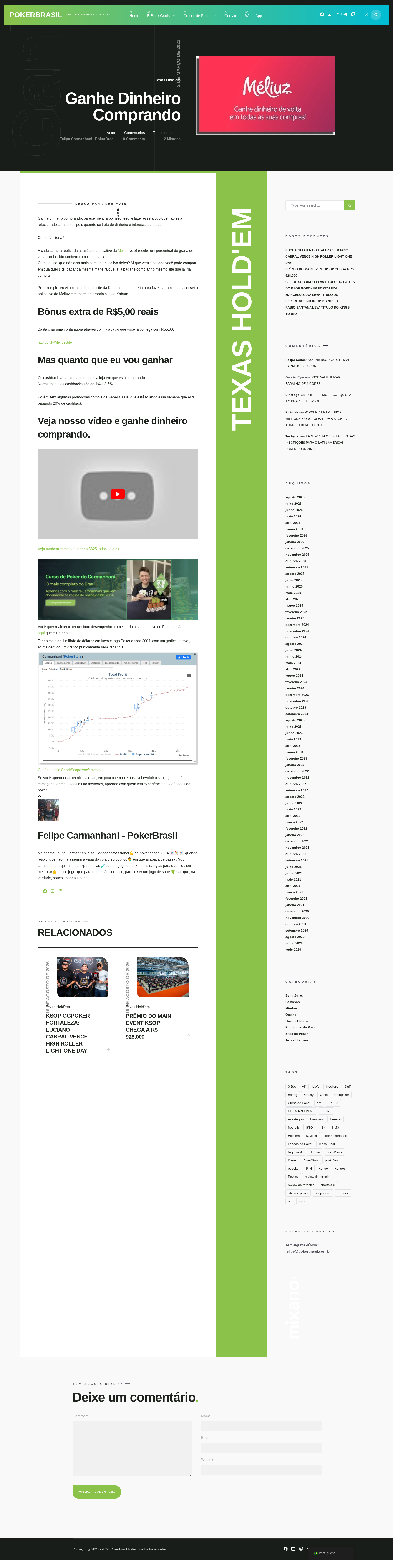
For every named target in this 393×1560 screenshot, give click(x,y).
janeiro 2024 (294, 688)
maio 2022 (293, 809)
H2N (322, 1127)
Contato (230, 16)
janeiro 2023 (294, 765)
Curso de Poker (299, 1103)
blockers (332, 1086)
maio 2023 (293, 739)
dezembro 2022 (297, 771)
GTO (309, 1127)
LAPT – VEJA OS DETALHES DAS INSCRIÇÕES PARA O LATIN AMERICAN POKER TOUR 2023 (320, 442)
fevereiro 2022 (296, 828)
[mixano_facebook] (322, 15)
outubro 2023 (295, 707)
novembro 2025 (297, 554)
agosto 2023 (295, 720)
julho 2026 (293, 503)
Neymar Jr (295, 1152)
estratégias (296, 1119)
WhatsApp (253, 16)
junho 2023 (294, 733)
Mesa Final (327, 1144)
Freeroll (335, 1119)
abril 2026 (292, 522)
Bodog (292, 1095)
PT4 (309, 1168)
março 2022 (294, 822)
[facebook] (45, 892)
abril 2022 (292, 816)
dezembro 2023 (297, 694)
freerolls (294, 1127)
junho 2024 (294, 656)
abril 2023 (292, 745)
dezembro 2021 (297, 841)
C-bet (324, 1095)
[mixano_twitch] (353, 15)
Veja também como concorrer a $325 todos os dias (78, 549)
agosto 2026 (295, 497)
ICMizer (311, 1135)
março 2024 (294, 675)
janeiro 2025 (294, 618)
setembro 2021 (296, 860)
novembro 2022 (297, 777)
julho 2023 (293, 726)
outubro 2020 (295, 924)
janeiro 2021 (294, 905)
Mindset (291, 1008)
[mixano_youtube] (329, 15)
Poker (292, 1160)
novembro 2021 (297, 847)
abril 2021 (292, 886)
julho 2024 (293, 650)
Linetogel (292, 395)
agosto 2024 (295, 644)
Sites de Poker (296, 1034)
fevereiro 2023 (296, 758)
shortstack (328, 1185)
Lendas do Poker (300, 1144)
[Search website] (376, 15)
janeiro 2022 (294, 835)
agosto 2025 (295, 573)
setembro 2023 (296, 714)
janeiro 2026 (294, 542)
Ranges (339, 1168)
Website (207, 1459)
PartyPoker (334, 1152)
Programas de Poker (301, 1027)
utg (290, 1201)
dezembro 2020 (297, 911)
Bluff (347, 1086)
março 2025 (294, 605)
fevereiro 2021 (296, 898)
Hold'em (294, 1135)
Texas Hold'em (168, 80)
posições (331, 1160)
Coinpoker (341, 1095)
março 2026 (294, 529)
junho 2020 (294, 943)
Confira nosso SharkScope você (64, 770)
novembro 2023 (297, 701)
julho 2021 (293, 867)
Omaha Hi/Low (296, 1021)
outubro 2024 (295, 637)
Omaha (290, 1014)
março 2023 (294, 752)
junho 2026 (294, 510)
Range (323, 1168)
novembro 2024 (297, 631)
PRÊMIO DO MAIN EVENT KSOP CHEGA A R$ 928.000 (148, 1026)
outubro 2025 (295, 561)
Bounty (309, 1095)
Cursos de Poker (197, 16)
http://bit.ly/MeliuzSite (55, 342)
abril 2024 (292, 669)
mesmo (97, 770)
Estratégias (294, 995)
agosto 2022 (295, 796)
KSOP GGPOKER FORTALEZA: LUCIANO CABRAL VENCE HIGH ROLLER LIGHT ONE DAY (68, 1033)
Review (293, 1176)
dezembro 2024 (297, 624)
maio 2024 (293, 663)
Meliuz (123, 251)
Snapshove (323, 1193)
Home (134, 16)
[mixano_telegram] (345, 15)
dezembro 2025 (297, 548)
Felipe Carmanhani (300, 360)
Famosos (292, 1002)
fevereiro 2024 (296, 682)
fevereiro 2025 (296, 612)
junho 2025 (294, 586)
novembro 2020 (297, 917)
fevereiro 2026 (296, 535)
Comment (80, 1416)
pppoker (294, 1168)
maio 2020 (293, 949)
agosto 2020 (295, 937)
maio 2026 (293, 516)
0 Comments (134, 139)
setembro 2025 (296, 567)
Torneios (343, 1193)
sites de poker (298, 1193)
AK (304, 1086)
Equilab (326, 1111)
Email (205, 1438)
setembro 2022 (296, 790)
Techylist (292, 436)
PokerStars (311, 1160)
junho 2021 (294, 873)
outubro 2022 (295, 784)
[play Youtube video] (118, 494)
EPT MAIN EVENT (301, 1111)
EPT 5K (333, 1103)
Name (206, 1416)
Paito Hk (291, 412)
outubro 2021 (295, 854)
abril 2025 (292, 599)
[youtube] (52, 892)
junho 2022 (294, 803)
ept (319, 1103)
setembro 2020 (296, 930)
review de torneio (317, 1176)
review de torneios (301, 1185)
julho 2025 (293, 580)
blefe (316, 1086)
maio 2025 (293, 593)
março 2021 (294, 892)
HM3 (335, 1127)
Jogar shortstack (336, 1135)
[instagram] (60, 892)
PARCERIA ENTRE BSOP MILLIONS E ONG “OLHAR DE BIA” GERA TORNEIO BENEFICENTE (315, 418)
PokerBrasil (36, 15)
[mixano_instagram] (337, 15)
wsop (302, 1201)
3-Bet (292, 1086)
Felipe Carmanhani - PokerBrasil (87, 139)
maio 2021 (293, 879)
